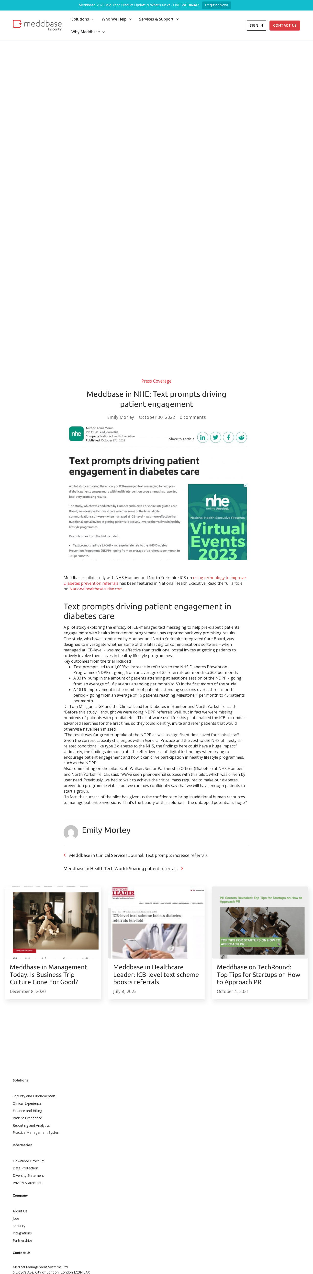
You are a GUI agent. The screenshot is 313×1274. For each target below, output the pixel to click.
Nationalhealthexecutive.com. (96, 589)
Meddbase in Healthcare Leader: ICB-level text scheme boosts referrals (156, 974)
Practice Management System (36, 1132)
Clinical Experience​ (27, 1103)
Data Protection (25, 1168)
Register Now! (216, 5)
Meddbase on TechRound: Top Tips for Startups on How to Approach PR (258, 974)
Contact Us (285, 25)
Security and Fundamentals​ (34, 1096)
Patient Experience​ (27, 1118)
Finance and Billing (27, 1110)
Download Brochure (29, 1161)
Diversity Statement (28, 1175)
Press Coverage (156, 381)
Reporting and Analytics (31, 1125)
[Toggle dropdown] (92, 19)
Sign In (256, 25)
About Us (20, 1211)
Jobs (16, 1218)
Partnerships (23, 1240)
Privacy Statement (27, 1182)
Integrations (22, 1233)
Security (19, 1225)
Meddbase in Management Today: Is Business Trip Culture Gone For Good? (48, 974)
